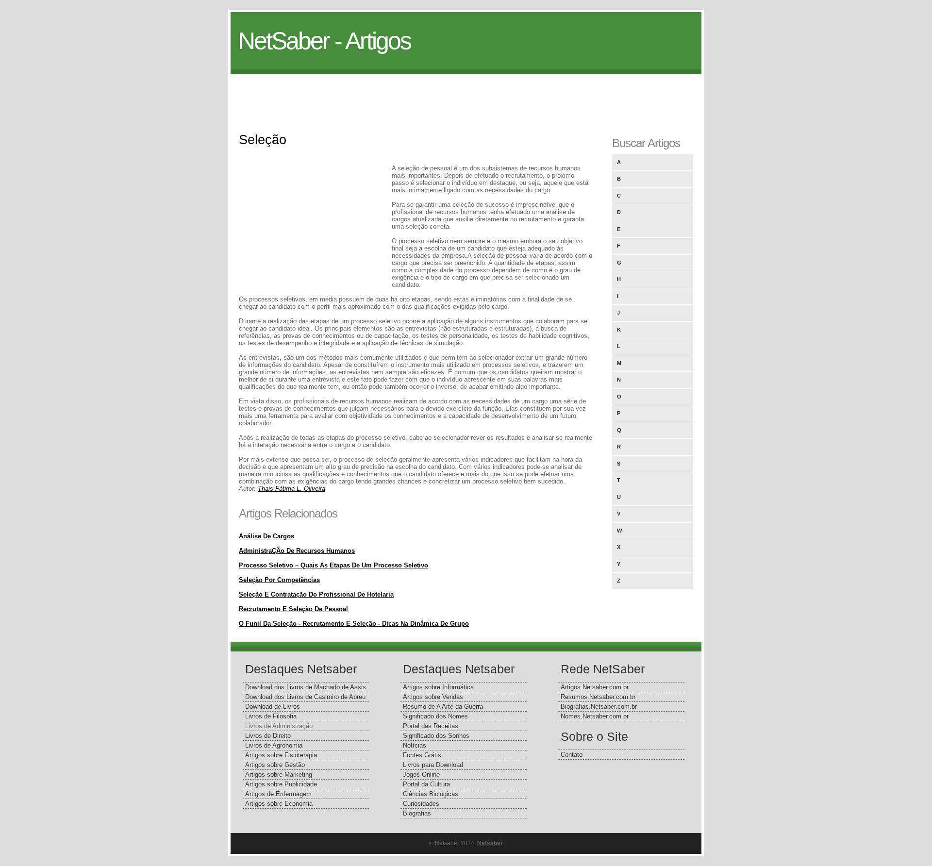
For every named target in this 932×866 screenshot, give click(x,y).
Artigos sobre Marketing (278, 774)
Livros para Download (433, 764)
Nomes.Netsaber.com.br (595, 716)
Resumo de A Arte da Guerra (443, 706)
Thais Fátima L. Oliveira (291, 488)
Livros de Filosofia (271, 716)
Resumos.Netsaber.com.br (598, 696)
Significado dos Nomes (435, 716)
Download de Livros (272, 706)
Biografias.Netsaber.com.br (599, 706)
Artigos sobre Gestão (275, 764)
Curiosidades (421, 803)
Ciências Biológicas (430, 794)
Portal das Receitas (430, 726)
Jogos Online (421, 774)
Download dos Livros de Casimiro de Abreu (305, 696)
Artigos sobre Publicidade (281, 784)
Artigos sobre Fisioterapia (281, 755)
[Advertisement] (466, 96)
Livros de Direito (268, 735)
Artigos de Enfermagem (278, 794)
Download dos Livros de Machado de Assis (305, 687)
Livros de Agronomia (273, 745)
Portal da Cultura (426, 784)
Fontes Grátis (422, 755)
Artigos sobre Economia (279, 803)
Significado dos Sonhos (436, 735)
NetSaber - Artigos (324, 40)
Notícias (414, 745)
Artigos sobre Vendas (433, 696)
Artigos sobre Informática (438, 687)
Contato (571, 754)
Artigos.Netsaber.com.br (595, 687)
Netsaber (490, 843)
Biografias (417, 813)
